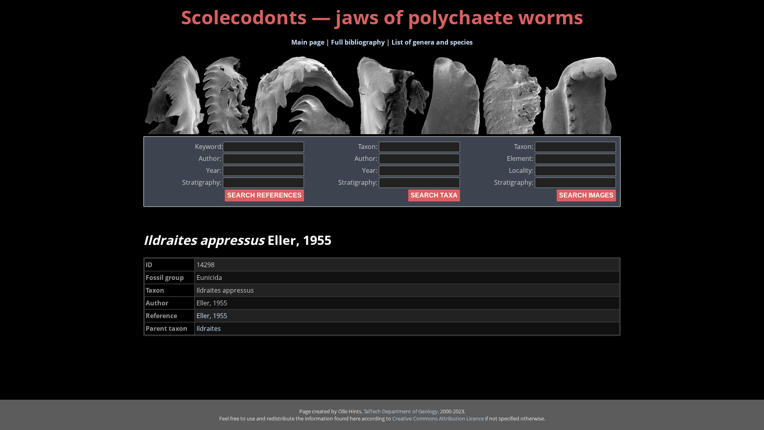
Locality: (522, 170)
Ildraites (209, 328)
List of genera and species (432, 42)
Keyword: (209, 146)
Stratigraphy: (202, 182)
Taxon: (368, 146)
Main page (307, 42)
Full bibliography (358, 42)
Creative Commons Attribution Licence (438, 418)
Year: (214, 170)
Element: (521, 158)
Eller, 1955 (212, 315)
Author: (211, 158)
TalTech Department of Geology (401, 411)
